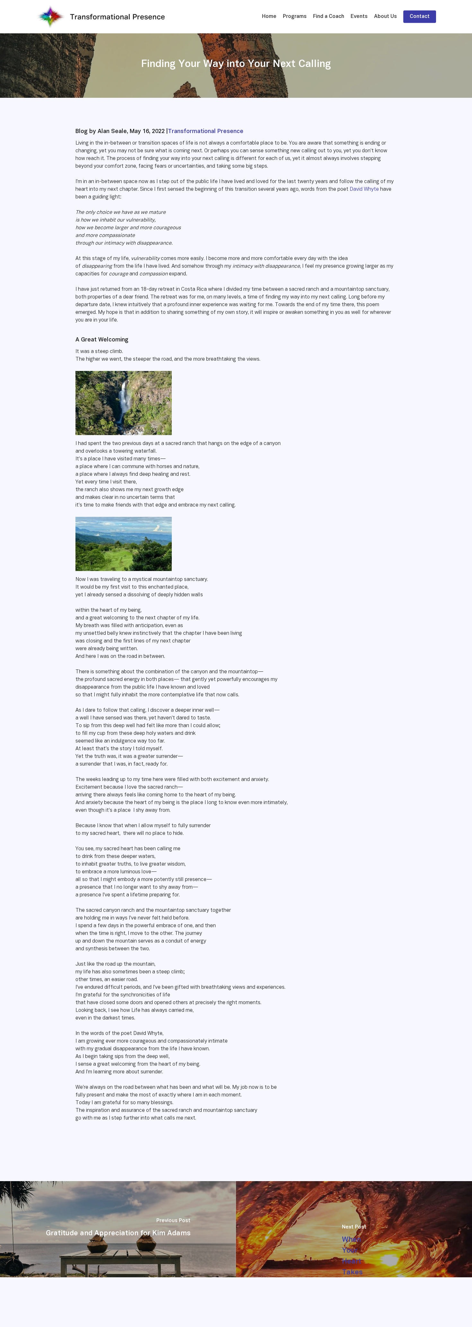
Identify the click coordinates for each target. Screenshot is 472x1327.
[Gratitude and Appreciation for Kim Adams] (118, 1229)
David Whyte (364, 189)
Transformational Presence (205, 131)
